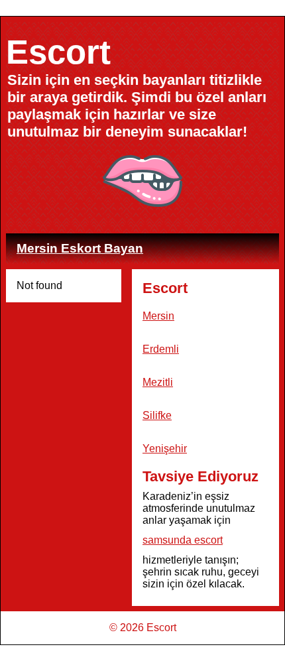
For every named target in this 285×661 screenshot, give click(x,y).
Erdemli (160, 349)
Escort (58, 52)
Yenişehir (164, 448)
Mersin (158, 316)
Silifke (157, 415)
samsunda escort (182, 540)
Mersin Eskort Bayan (80, 248)
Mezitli (157, 382)
